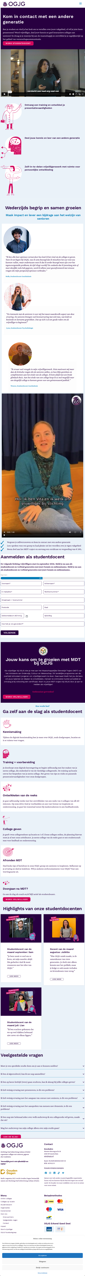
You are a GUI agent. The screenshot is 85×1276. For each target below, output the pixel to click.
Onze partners (8, 1217)
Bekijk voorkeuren (42, 1268)
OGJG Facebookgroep (8, 1232)
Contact (6, 1223)
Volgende (10, 632)
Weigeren (42, 1261)
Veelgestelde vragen (10, 1220)
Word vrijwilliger (7, 1229)
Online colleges (6, 1198)
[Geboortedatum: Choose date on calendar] (26, 616)
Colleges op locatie (8, 1201)
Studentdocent (6, 1205)
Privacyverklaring (42, 1272)
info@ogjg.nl (49, 1156)
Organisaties (5, 1208)
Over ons (4, 1214)
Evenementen (6, 1211)
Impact (3, 1226)
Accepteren (42, 1255)
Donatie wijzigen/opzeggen (54, 1168)
